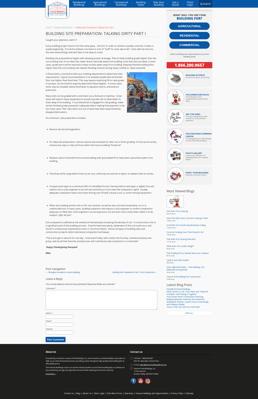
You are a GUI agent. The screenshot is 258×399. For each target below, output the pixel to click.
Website (49, 329)
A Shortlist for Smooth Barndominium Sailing (186, 225)
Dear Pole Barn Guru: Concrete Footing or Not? (187, 218)
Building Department (63, 27)
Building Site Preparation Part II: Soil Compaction (134, 272)
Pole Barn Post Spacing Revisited (181, 239)
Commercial (189, 45)
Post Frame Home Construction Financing (185, 296)
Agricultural (189, 26)
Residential (189, 35)
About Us (87, 393)
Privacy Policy (177, 393)
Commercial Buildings (121, 3)
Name (49, 313)
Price (195, 75)
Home (48, 27)
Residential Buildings (79, 3)
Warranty (129, 393)
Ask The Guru (193, 114)
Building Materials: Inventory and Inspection (186, 299)
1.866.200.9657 (189, 65)
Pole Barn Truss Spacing (177, 211)
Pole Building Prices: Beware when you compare (188, 253)
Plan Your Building (158, 3)
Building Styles (141, 3)
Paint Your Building (197, 172)
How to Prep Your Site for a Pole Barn (183, 307)
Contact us (69, 393)
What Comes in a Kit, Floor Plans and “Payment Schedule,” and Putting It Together (187, 292)
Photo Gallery (194, 153)
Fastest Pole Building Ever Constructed (183, 276)
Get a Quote (175, 3)
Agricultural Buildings (100, 3)
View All (189, 313)
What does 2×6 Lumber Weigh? (180, 246)
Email (49, 321)
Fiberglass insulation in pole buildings (63, 272)
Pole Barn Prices (114, 393)
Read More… (51, 374)
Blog (78, 393)
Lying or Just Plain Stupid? (178, 260)
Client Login (190, 3)
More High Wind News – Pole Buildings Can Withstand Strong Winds (185, 268)
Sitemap (189, 393)
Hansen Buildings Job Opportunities (152, 393)
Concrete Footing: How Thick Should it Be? (185, 232)
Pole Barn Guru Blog (197, 94)
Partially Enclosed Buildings (178, 289)
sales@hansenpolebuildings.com (153, 364)
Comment (51, 288)
